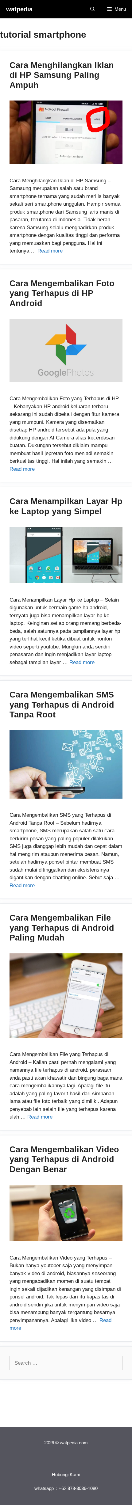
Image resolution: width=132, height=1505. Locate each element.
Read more (50, 251)
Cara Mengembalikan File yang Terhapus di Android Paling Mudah (62, 927)
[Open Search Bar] (92, 9)
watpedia (19, 9)
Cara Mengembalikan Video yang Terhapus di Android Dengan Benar (64, 1159)
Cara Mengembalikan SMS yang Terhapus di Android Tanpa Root (62, 704)
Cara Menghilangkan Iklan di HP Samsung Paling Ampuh (62, 75)
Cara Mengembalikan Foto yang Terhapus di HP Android (62, 293)
